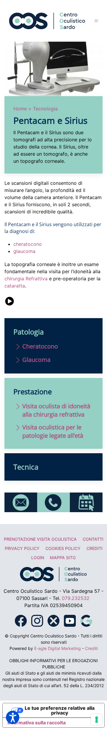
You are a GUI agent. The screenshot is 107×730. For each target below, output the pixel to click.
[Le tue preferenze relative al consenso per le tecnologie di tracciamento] (96, 719)
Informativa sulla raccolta (36, 723)
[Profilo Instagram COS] (37, 620)
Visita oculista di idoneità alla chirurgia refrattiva (56, 410)
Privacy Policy (22, 548)
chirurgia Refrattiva (26, 279)
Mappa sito (63, 557)
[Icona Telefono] (53, 502)
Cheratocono (40, 346)
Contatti (93, 539)
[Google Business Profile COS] (86, 620)
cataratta (14, 286)
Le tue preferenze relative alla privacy (60, 710)
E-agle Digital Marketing (57, 648)
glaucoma (24, 251)
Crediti (94, 548)
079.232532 (75, 598)
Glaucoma (36, 360)
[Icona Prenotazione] (86, 502)
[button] (96, 21)
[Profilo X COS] (53, 620)
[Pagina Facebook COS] (21, 620)
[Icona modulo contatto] (20, 502)
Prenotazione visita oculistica (40, 539)
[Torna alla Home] (47, 21)
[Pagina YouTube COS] (70, 620)
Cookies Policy (63, 548)
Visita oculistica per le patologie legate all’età (52, 431)
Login (37, 557)
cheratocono (27, 244)
